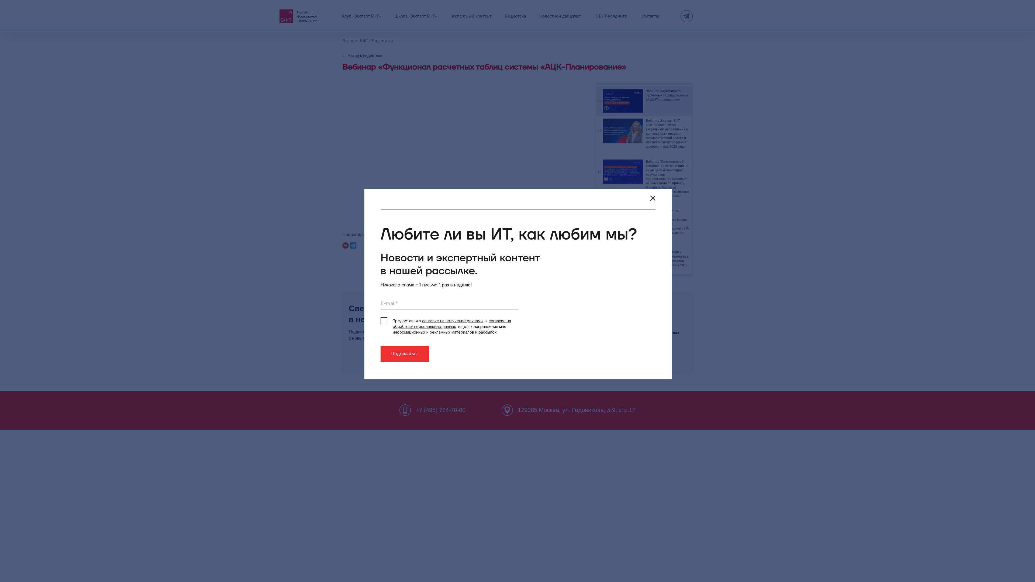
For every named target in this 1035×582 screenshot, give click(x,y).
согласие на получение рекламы (452, 320)
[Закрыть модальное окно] (653, 198)
